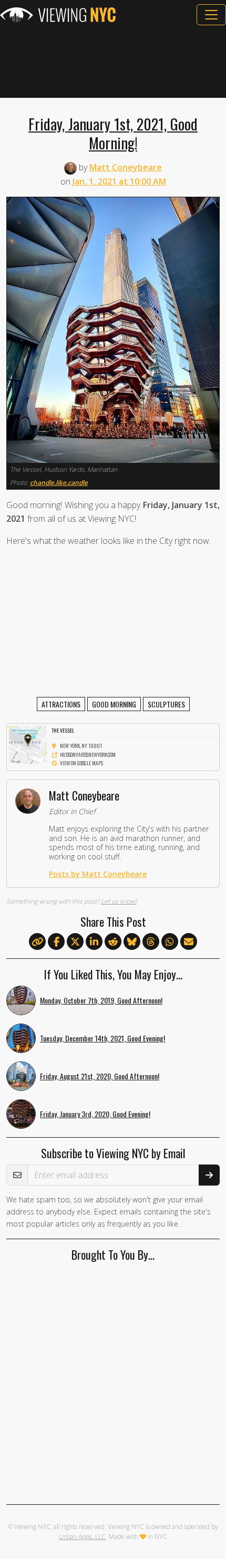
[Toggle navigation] (211, 14)
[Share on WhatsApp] (169, 942)
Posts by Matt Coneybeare (98, 874)
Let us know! (119, 901)
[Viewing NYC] (58, 14)
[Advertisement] (113, 61)
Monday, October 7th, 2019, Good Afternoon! (101, 1000)
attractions (61, 704)
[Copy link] (37, 941)
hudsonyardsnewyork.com (88, 754)
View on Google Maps (81, 763)
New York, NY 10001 (81, 746)
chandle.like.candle (59, 482)
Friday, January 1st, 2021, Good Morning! (113, 133)
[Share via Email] (188, 942)
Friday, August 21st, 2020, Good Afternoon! (99, 1075)
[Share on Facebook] (56, 942)
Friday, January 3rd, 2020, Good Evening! (95, 1113)
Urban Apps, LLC (82, 1536)
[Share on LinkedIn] (94, 942)
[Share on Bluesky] (132, 942)
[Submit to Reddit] (113, 942)
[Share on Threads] (150, 942)
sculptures (166, 704)
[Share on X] (75, 942)
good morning (114, 704)
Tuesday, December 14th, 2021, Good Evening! (102, 1038)
